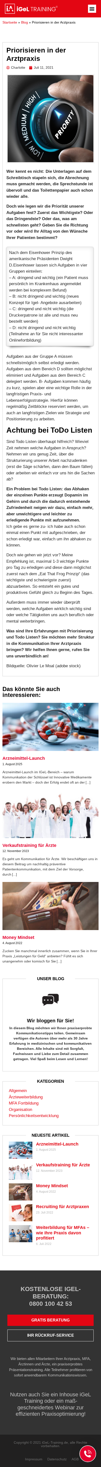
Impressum (33, 1459)
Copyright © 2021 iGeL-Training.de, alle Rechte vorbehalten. (50, 1444)
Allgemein (18, 1090)
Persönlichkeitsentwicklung (34, 1115)
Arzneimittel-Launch (23, 758)
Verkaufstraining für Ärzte (29, 845)
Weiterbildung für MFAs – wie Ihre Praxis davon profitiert (62, 1232)
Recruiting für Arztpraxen (62, 1206)
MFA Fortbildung (23, 1103)
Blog (24, 22)
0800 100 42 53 (50, 1303)
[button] (92, 9)
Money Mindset (18, 937)
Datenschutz (57, 1459)
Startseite (9, 22)
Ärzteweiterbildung (26, 1097)
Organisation (20, 1109)
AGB (75, 1459)
